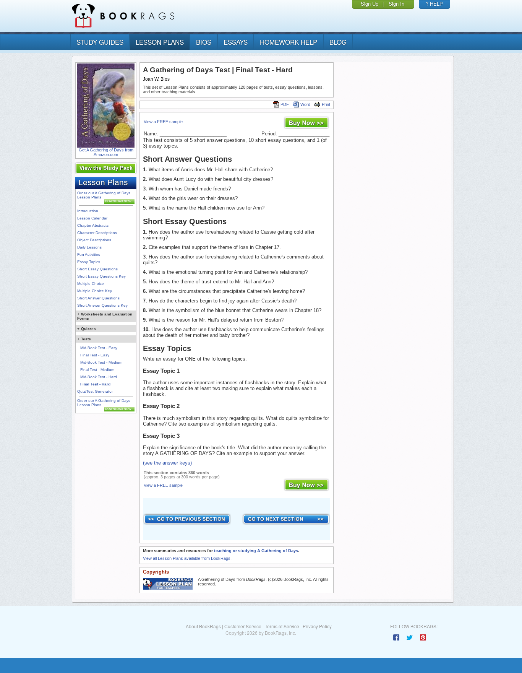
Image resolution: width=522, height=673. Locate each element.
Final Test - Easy (94, 355)
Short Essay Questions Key (101, 276)
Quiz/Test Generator (95, 391)
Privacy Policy (317, 626)
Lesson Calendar (92, 218)
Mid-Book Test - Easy (98, 348)
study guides (99, 42)
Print (326, 104)
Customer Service (242, 626)
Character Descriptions (97, 233)
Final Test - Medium (97, 369)
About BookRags (203, 626)
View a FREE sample (163, 121)
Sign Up (369, 3)
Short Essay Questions (97, 269)
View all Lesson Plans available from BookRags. (187, 558)
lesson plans (160, 42)
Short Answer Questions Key (102, 305)
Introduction (87, 211)
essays (236, 42)
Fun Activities (88, 254)
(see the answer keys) (167, 463)
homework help (288, 42)
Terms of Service (282, 626)
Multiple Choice (90, 283)
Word (305, 104)
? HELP (434, 3)
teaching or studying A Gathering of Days (256, 550)
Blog (338, 42)
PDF (284, 104)
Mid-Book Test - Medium (101, 362)
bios (203, 42)
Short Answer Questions (98, 298)
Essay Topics (88, 262)
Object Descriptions (94, 240)
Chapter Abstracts (93, 225)
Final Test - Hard (95, 384)
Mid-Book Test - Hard (98, 377)
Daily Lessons (89, 247)
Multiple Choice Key (94, 291)
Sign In (396, 3)
